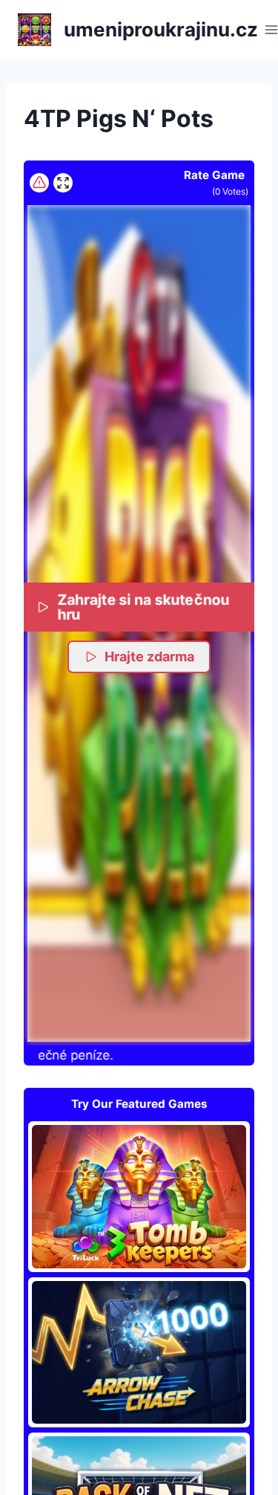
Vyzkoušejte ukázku (139, 1196)
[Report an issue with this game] (39, 182)
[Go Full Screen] (63, 182)
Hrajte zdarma (149, 656)
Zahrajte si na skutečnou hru (143, 606)
